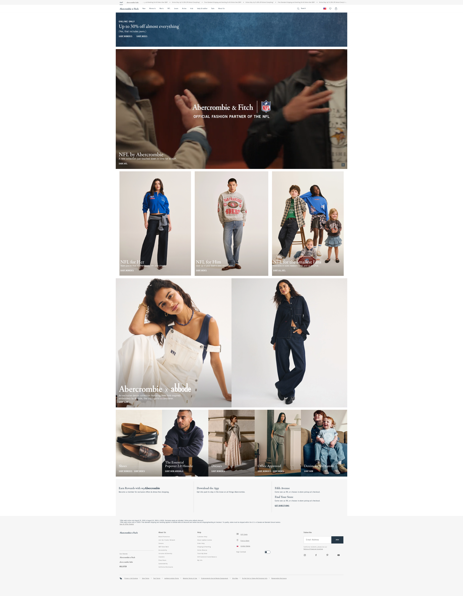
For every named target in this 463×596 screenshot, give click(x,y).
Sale (212, 8)
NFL (168, 8)
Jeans (176, 8)
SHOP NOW (123, 402)
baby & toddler (202, 8)
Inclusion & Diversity (165, 553)
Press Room (162, 560)
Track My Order (202, 553)
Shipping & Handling (204, 546)
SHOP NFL (123, 163)
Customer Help (202, 536)
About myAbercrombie (204, 540)
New (143, 8)
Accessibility (163, 550)
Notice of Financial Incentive (313, 549)
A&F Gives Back (164, 546)
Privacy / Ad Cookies (131, 578)
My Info (199, 560)
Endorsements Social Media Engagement (214, 578)
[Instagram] (305, 555)
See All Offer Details (127, 524)
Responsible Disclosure (279, 578)
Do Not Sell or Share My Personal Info (254, 578)
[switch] (237, 551)
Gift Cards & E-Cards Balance (207, 557)
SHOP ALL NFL (279, 270)
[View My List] (330, 9)
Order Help (200, 543)
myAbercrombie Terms (171, 578)
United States (245, 546)
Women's (152, 8)
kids (191, 8)
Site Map (235, 578)
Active (184, 8)
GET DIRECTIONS (282, 506)
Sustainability (163, 563)
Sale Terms (145, 578)
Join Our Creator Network (167, 540)
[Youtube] (338, 555)
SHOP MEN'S (141, 36)
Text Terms (156, 578)
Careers (161, 543)
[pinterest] (327, 555)
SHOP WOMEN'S (125, 36)
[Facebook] (316, 555)
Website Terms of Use (190, 578)
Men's (162, 8)
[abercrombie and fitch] (129, 9)
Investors (162, 557)
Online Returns (202, 550)
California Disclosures (166, 567)
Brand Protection (164, 536)
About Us (221, 8)
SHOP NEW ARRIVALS (174, 471)
